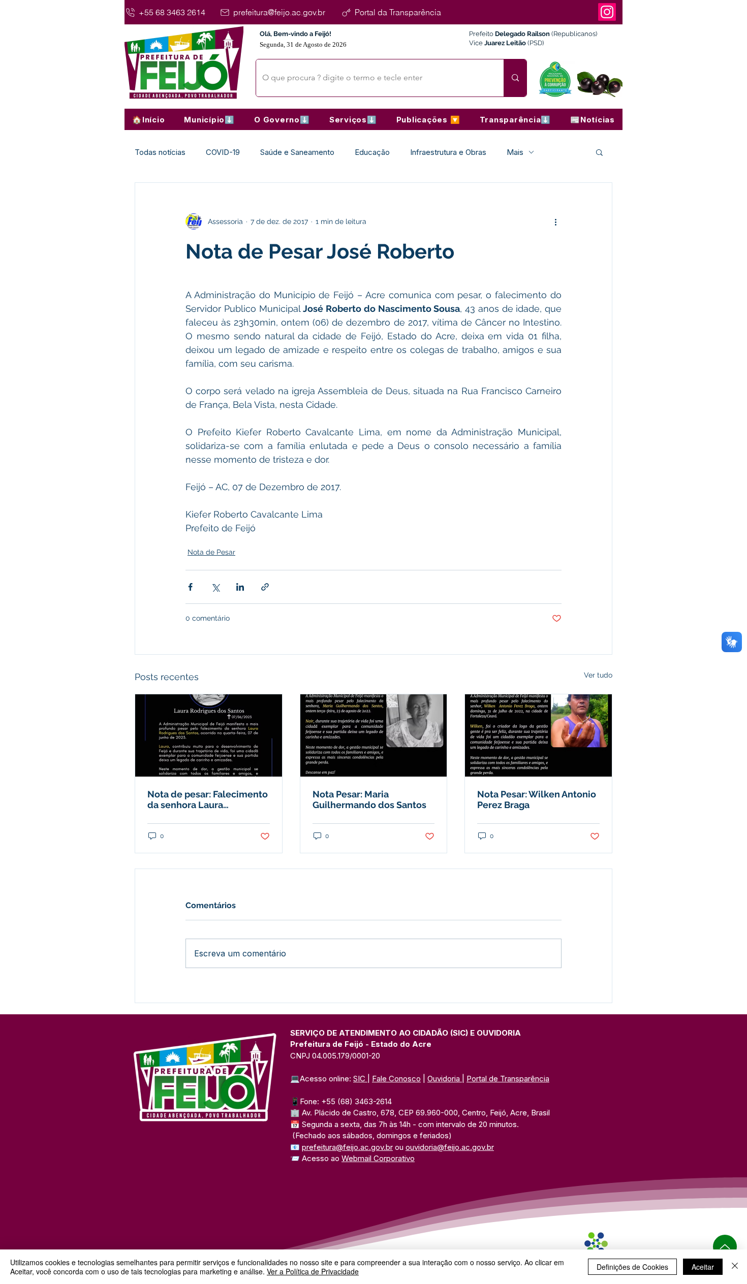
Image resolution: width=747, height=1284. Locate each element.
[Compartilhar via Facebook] (190, 587)
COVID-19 (223, 152)
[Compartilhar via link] (265, 587)
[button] (209, 119)
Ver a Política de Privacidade (313, 1271)
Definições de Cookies (632, 1267)
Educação (372, 152)
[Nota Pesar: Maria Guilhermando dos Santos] (373, 735)
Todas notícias (160, 152)
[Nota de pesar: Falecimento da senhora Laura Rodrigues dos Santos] (208, 735)
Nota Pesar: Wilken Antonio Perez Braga (536, 799)
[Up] (725, 1247)
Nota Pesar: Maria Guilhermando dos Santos (369, 799)
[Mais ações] (555, 221)
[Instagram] (607, 12)
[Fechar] (735, 1267)
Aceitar (703, 1267)
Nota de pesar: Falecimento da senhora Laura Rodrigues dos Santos (207, 799)
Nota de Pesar (211, 552)
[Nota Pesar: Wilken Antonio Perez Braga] (538, 735)
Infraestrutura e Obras (448, 152)
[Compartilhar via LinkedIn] (240, 587)
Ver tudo (598, 675)
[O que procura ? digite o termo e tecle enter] (515, 78)
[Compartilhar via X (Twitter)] (215, 587)
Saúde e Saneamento (297, 152)
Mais (515, 152)
